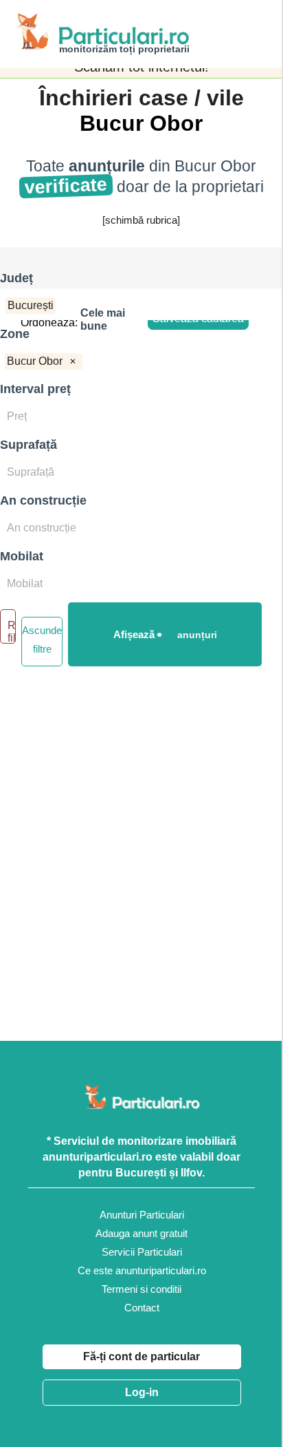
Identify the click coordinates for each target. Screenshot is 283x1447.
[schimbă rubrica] (141, 220)
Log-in (142, 1392)
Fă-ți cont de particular (141, 1356)
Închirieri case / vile (141, 97)
